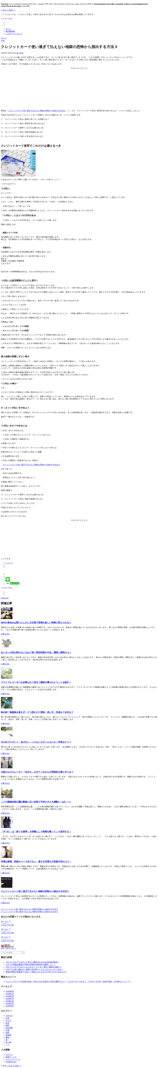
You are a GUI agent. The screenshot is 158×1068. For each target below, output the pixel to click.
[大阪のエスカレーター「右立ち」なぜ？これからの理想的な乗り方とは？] (6, 768)
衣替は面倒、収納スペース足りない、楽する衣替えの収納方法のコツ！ (36, 861)
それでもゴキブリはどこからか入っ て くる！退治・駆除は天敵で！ (34, 967)
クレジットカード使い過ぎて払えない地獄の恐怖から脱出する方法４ (29, 912)
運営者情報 (10, 31)
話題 (7, 1033)
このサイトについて (14, 34)
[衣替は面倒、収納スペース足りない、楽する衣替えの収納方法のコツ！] (6, 857)
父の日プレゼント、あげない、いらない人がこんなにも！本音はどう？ (36, 742)
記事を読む (5, 634)
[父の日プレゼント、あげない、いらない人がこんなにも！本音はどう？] (6, 738)
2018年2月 (10, 1006)
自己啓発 (9, 1028)
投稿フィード (11, 1057)
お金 (17, 53)
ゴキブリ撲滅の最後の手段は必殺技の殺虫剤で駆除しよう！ (31, 965)
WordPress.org (11, 1062)
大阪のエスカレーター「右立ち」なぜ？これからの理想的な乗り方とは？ (37, 772)
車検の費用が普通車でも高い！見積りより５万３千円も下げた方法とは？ (36, 972)
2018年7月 (10, 994)
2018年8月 (10, 991)
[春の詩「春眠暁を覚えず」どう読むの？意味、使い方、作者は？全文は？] (6, 708)
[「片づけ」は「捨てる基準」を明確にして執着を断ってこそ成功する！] (6, 827)
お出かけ (9, 1016)
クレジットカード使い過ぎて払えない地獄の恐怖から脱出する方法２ (37, 111)
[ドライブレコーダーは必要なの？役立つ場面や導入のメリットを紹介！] (6, 678)
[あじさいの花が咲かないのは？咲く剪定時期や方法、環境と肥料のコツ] (6, 648)
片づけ (8, 1020)
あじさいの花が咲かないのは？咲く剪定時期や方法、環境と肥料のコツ (36, 652)
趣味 (7, 1037)
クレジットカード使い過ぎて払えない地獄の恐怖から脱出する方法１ (35, 891)
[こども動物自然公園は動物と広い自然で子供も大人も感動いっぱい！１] (6, 797)
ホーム (8, 29)
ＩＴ (7, 1045)
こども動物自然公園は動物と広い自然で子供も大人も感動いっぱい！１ (36, 802)
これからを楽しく (8, 10)
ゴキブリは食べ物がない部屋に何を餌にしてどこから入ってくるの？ (34, 969)
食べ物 (8, 1042)
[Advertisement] (79, 87)
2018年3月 (10, 1003)
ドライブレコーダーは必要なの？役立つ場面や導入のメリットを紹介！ (36, 682)
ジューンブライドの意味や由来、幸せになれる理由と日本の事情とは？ (35, 981)
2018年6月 (10, 996)
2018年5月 (10, 999)
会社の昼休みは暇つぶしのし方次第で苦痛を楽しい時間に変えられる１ (36, 622)
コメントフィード (13, 1059)
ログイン (9, 1055)
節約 (7, 1025)
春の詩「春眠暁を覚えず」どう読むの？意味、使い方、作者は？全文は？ (37, 712)
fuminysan (5, 598)
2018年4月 (10, 1001)
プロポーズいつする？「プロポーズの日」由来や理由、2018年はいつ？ (97, 981)
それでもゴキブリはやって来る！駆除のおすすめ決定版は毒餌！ (32, 962)
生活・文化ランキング (8, 948)
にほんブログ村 (7, 925)
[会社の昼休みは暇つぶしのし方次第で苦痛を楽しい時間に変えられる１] (6, 618)
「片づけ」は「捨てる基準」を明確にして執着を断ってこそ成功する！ (36, 831)
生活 (21, 53)
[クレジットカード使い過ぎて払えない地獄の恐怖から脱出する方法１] (6, 887)
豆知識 (8, 1035)
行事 (7, 1030)
